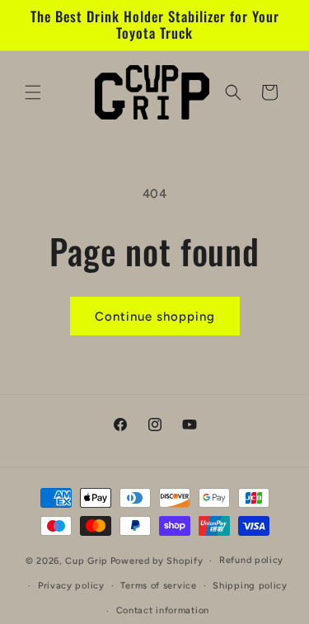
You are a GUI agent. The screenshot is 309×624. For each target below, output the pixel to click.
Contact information (162, 610)
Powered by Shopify (157, 561)
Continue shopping (155, 316)
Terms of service (158, 585)
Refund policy (251, 560)
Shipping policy (250, 585)
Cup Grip (86, 561)
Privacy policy (71, 585)
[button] (33, 92)
